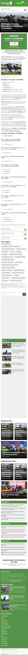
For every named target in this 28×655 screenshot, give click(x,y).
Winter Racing (4, 645)
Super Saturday (5, 278)
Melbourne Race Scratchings (8, 267)
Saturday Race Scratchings (18, 272)
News (2, 635)
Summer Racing (4, 643)
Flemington (4, 254)
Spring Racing (4, 641)
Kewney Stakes (18, 262)
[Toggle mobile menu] (26, 3)
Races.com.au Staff (11, 651)
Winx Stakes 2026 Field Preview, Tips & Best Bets (14, 529)
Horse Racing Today (5, 625)
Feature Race (4, 619)
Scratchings (16, 275)
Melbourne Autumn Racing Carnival (9, 264)
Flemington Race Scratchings (15, 254)
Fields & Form (4, 621)
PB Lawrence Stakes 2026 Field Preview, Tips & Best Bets (18, 371)
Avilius (12, 251)
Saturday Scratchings (6, 275)
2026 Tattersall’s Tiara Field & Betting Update (13, 537)
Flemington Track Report (7, 262)
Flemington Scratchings (20, 257)
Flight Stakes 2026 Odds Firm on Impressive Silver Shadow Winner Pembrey (18, 351)
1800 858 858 (20, 564)
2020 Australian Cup (6, 243)
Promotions (20, 3)
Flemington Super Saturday (8, 259)
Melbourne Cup (4, 633)
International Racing (5, 627)
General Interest (4, 623)
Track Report (5, 280)
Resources (17, 651)
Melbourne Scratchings (7, 270)
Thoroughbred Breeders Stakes (18, 278)
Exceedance (18, 251)
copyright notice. (4, 288)
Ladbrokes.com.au (5, 116)
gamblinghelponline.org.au (14, 565)
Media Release (4, 631)
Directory (23, 651)
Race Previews (4, 637)
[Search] (24, 294)
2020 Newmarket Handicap (8, 249)
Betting (2, 618)
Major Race (3, 629)
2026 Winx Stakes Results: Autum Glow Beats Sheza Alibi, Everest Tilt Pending (19, 345)
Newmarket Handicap (19, 270)
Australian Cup (5, 251)
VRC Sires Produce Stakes (15, 280)
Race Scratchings (6, 272)
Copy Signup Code (14, 46)
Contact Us (3, 651)
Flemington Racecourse (7, 257)
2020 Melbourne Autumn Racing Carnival (11, 246)
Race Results (4, 639)
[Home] (6, 3)
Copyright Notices (5, 653)
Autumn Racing (4, 616)
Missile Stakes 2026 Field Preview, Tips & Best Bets (14, 535)
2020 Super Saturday (20, 249)
